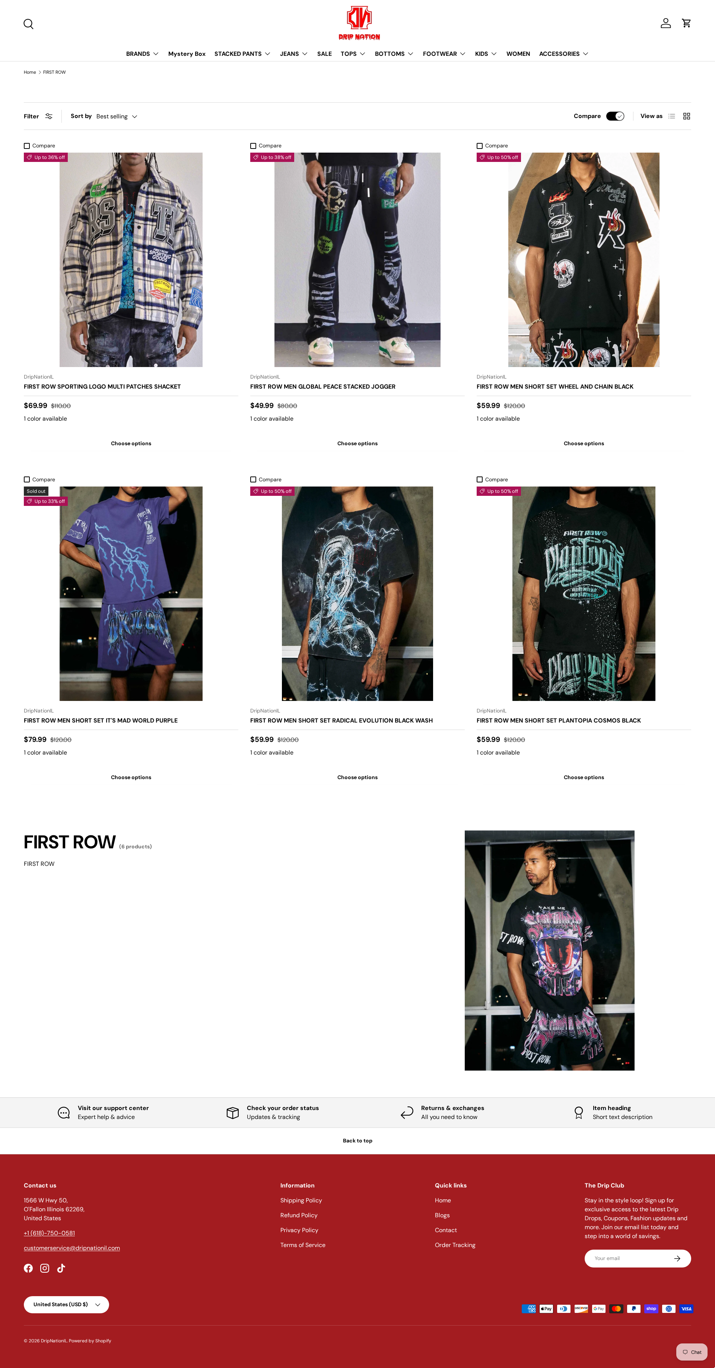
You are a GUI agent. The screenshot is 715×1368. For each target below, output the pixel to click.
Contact (446, 1230)
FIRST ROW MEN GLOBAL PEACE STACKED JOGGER (322, 386)
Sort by (81, 116)
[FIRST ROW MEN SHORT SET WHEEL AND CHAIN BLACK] (584, 260)
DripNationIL (54, 1341)
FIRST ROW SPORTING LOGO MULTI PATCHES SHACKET (102, 386)
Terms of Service (302, 1245)
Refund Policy (299, 1215)
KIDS (481, 54)
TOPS (349, 54)
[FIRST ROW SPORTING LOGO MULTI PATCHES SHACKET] (131, 260)
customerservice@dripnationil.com (72, 1248)
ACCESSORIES (559, 54)
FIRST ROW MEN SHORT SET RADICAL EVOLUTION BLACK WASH (341, 720)
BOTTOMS (390, 54)
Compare (587, 116)
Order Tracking (455, 1245)
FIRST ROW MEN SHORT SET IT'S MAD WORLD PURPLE (101, 720)
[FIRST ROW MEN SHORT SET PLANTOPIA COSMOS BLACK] (584, 594)
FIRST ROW (54, 72)
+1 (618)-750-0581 (49, 1233)
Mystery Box (187, 54)
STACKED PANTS (238, 54)
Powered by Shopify (90, 1341)
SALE (324, 54)
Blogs (442, 1215)
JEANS (289, 54)
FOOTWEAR (440, 54)
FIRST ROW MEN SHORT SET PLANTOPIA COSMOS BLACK (559, 720)
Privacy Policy (299, 1230)
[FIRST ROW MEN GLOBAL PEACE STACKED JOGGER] (357, 260)
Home (30, 72)
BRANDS (138, 54)
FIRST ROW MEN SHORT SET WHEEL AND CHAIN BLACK (555, 386)
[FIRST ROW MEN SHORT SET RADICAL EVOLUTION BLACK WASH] (357, 594)
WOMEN (518, 54)
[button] (687, 23)
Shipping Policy (301, 1200)
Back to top (357, 1140)
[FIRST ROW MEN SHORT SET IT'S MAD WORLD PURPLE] (131, 594)
